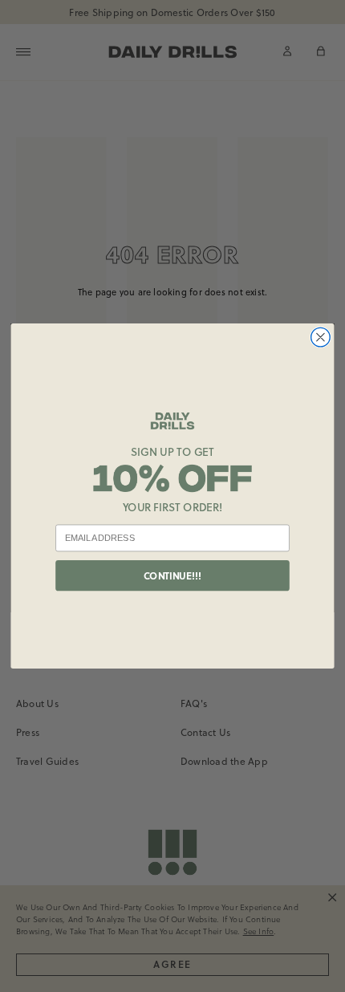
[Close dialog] (321, 337)
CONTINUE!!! (172, 576)
